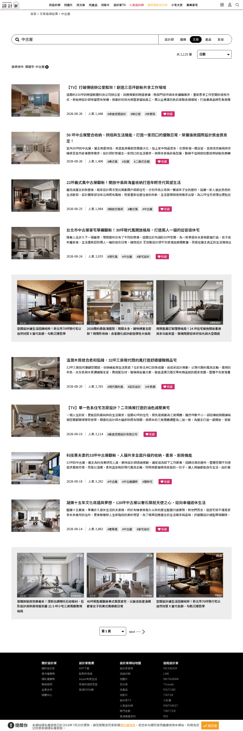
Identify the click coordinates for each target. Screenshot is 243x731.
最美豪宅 (192, 5)
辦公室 (136, 114)
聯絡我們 (47, 684)
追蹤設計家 (170, 663)
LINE (166, 673)
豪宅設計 (144, 257)
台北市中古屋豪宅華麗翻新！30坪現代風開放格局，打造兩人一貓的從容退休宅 (133, 230)
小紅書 (167, 700)
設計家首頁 (126, 668)
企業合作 (47, 689)
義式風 (133, 209)
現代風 (113, 257)
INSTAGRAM (170, 679)
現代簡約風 (116, 387)
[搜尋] (237, 5)
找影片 (105, 5)
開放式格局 (116, 209)
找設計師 (54, 5)
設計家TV (120, 5)
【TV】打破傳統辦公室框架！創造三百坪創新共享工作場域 (116, 87)
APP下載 (84, 668)
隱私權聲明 (48, 679)
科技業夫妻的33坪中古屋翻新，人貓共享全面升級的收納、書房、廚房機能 (129, 455)
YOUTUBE (169, 689)
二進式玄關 (142, 161)
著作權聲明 (48, 673)
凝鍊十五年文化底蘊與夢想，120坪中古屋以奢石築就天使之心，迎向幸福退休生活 (136, 502)
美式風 (113, 161)
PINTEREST (170, 705)
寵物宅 (148, 482)
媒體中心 (47, 695)
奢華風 (113, 529)
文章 (196, 39)
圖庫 (183, 39)
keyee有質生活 (88, 679)
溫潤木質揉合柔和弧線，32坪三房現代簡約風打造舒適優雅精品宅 (121, 360)
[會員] (230, 5)
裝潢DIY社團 (86, 689)
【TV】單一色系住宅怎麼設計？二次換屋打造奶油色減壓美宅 (118, 407)
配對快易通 (85, 673)
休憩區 (151, 114)
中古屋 (148, 209)
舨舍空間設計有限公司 (123, 434)
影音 (221, 39)
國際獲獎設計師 (157, 5)
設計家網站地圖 (130, 663)
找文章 (81, 5)
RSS (165, 716)
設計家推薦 (86, 663)
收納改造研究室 (88, 684)
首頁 (33, 13)
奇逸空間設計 (117, 114)
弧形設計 (135, 387)
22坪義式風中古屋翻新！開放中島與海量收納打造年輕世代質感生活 (123, 182)
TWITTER (169, 711)
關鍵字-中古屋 (35, 66)
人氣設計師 (136, 5)
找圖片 (68, 5)
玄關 (126, 161)
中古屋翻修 (131, 482)
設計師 (169, 39)
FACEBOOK (170, 668)
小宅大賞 (177, 5)
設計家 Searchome (10, 6)
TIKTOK (168, 695)
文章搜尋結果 (49, 13)
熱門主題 (125, 711)
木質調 (151, 387)
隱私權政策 (127, 725)
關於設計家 (49, 663)
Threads (168, 684)
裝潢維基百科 (128, 716)
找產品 (93, 5)
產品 (208, 39)
